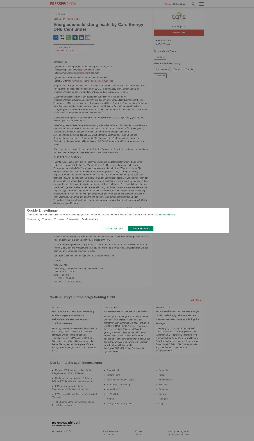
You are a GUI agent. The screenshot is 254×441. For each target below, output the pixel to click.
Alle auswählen (140, 228)
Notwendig (35, 219)
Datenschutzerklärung (165, 215)
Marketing (74, 219)
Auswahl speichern (114, 228)
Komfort (48, 219)
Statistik (60, 219)
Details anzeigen (90, 219)
